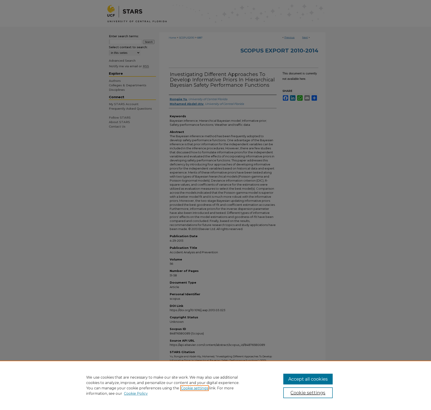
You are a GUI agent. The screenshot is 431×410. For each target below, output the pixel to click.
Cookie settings (194, 388)
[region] (215, 385)
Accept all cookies (308, 379)
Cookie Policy (136, 393)
